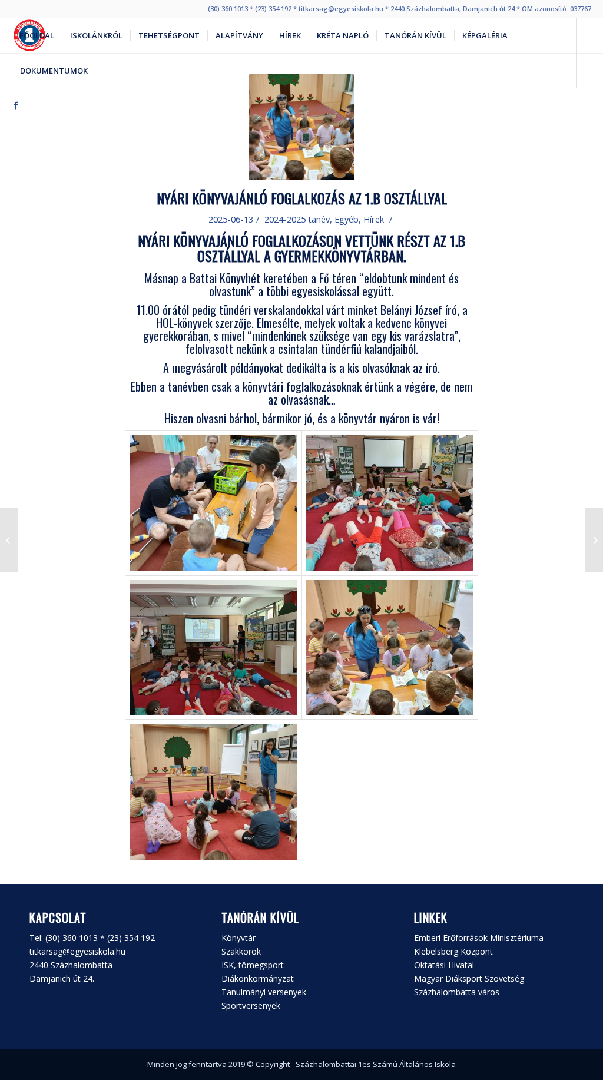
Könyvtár (238, 937)
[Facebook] (15, 105)
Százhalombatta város (456, 992)
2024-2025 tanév (297, 219)
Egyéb (346, 219)
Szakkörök (241, 951)
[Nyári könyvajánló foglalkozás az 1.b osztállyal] (301, 127)
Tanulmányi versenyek (263, 992)
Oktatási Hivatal (444, 964)
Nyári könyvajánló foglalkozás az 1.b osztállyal (302, 197)
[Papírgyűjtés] (9, 540)
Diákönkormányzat (257, 978)
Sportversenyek (250, 1005)
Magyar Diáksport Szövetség (469, 978)
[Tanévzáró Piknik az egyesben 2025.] (594, 540)
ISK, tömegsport (252, 964)
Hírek (373, 219)
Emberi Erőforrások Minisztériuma (479, 937)
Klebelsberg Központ (453, 951)
